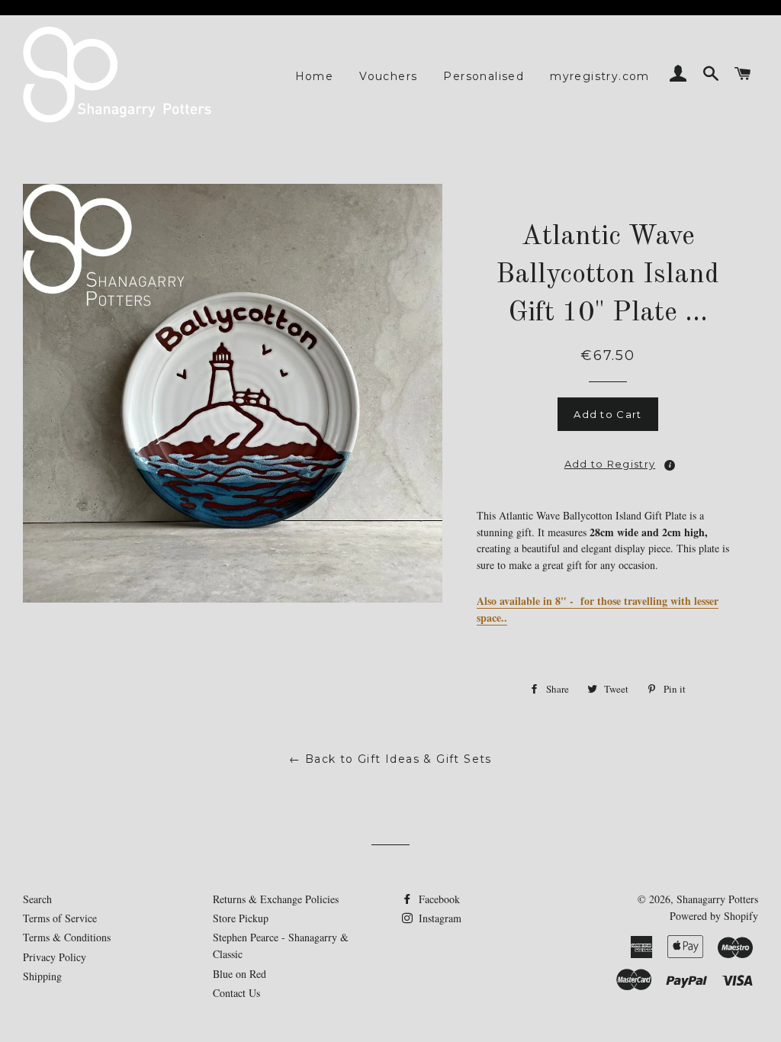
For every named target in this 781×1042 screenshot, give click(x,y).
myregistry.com (600, 76)
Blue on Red (239, 973)
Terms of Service (60, 918)
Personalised (483, 76)
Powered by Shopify (714, 916)
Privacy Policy (54, 957)
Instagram (438, 918)
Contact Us (236, 993)
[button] (608, 459)
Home (314, 76)
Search (37, 899)
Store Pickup (240, 918)
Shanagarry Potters (717, 899)
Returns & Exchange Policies (276, 899)
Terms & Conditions (67, 937)
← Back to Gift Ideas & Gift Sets (390, 759)
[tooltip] (669, 465)
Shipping (42, 976)
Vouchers (388, 76)
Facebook (438, 899)
